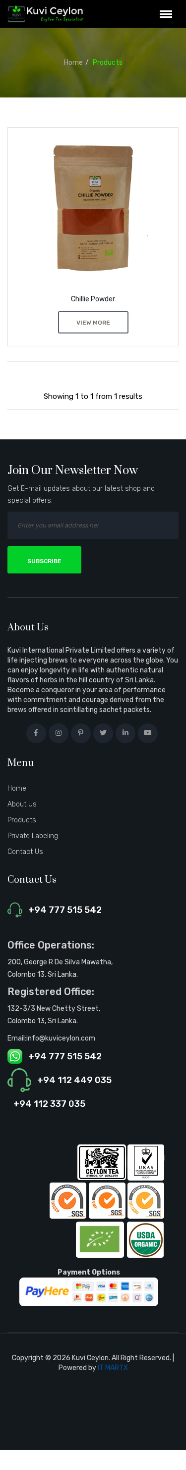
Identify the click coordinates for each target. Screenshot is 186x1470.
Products (108, 62)
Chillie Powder (93, 299)
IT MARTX (113, 1368)
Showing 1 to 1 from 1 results (93, 396)
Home (73, 62)
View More (93, 322)
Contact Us (25, 852)
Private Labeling (32, 836)
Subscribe (44, 561)
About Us (22, 804)
